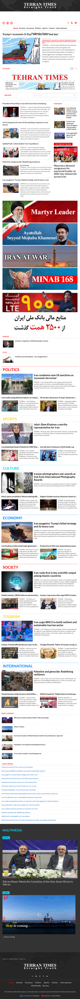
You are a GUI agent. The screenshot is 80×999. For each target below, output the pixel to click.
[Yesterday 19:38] (17, 482)
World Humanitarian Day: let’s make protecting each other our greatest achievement (28, 820)
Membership (13, 959)
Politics (38, 28)
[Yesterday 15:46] (9, 603)
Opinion (5, 336)
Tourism (45, 33)
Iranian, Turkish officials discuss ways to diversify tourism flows (20, 645)
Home (15, 28)
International (61, 28)
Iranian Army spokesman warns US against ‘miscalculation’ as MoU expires (71, 125)
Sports (45, 28)
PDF (76, 68)
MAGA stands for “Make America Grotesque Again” (59, 694)
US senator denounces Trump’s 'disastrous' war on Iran (59, 398)
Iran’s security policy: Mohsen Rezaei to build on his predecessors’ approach (38, 736)
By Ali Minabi (24, 165)
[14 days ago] (7, 747)
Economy (30, 28)
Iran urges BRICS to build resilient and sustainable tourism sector (55, 624)
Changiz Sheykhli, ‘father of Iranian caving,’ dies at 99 (59, 645)
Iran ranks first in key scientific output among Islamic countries (55, 574)
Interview (58, 104)
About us (5, 959)
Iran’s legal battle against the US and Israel (71, 135)
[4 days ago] (7, 738)
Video (6, 893)
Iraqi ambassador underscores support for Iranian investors (20, 805)
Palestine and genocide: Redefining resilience (21, 162)
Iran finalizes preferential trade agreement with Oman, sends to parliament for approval (20, 546)
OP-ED (4, 352)
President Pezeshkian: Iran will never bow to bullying (24, 103)
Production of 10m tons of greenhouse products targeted (59, 546)
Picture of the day (63, 144)
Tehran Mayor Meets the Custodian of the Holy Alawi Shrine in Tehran (37, 883)
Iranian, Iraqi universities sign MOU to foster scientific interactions (59, 595)
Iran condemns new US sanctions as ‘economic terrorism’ (53, 377)
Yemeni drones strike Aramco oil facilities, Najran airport (20, 694)
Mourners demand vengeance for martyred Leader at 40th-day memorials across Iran (65, 171)
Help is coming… (19, 727)
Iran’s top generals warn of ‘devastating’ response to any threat (25, 123)
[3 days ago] (7, 729)
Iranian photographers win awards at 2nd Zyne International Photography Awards (55, 476)
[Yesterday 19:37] (9, 505)
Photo (6, 838)
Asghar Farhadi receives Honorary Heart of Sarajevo (59, 496)
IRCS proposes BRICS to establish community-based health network (23, 771)
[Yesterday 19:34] (10, 133)
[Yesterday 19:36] (48, 405)
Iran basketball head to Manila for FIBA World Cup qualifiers (20, 447)
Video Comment (7, 713)
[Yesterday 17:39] (17, 631)
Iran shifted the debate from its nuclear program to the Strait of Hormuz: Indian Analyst (71, 112)
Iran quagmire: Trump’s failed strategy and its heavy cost (25, 180)
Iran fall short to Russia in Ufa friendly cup (57, 447)
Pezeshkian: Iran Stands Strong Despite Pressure (29, 744)
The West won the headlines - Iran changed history (31, 357)
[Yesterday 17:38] (48, 653)
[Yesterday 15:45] (17, 581)
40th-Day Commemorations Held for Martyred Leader (31, 718)
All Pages (6, 68)
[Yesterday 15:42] (48, 603)
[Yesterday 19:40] (9, 702)
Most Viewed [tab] (7, 764)
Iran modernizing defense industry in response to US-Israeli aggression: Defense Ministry (20, 398)
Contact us (22, 959)
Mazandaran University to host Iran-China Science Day (19, 782)
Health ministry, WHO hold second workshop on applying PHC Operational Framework (20, 595)
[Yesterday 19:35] (17, 384)
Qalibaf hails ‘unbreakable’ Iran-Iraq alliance (20, 143)
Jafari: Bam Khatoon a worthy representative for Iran (50, 426)
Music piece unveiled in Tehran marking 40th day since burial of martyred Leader (20, 496)
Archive (7, 95)
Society (22, 28)
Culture (52, 28)
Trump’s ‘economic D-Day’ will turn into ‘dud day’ (30, 34)
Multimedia (36, 33)
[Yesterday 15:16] (7, 720)
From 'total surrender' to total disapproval (27, 753)
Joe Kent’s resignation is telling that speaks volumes (31, 341)
